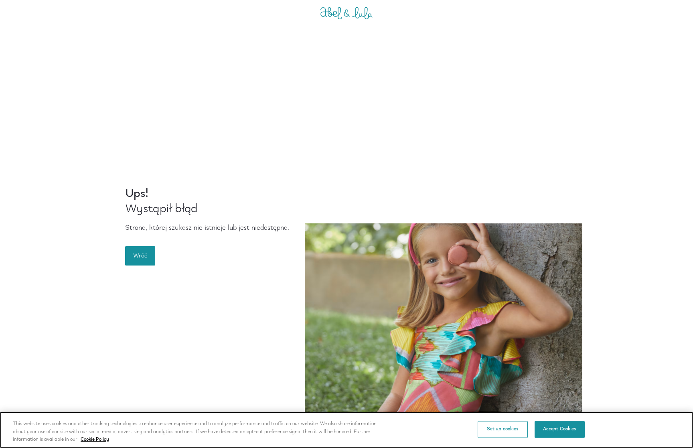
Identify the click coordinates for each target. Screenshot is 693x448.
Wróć (140, 256)
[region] (346, 430)
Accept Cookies (559, 429)
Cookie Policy (95, 440)
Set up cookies (503, 429)
